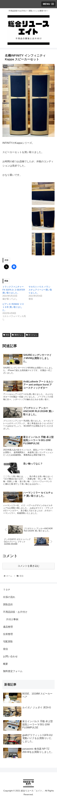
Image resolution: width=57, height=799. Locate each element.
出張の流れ (9, 597)
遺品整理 (8, 626)
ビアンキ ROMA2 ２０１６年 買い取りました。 (13, 307)
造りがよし (33, 335)
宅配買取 (8, 641)
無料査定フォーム (12, 671)
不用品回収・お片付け (15, 612)
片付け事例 (12, 619)
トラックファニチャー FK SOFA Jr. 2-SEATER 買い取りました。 (13, 289)
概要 (5, 664)
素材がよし (19, 335)
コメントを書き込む (29, 566)
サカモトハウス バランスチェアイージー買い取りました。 (40, 289)
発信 (7, 335)
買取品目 (8, 604)
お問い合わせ (10, 656)
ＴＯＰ (6, 589)
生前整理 (8, 634)
